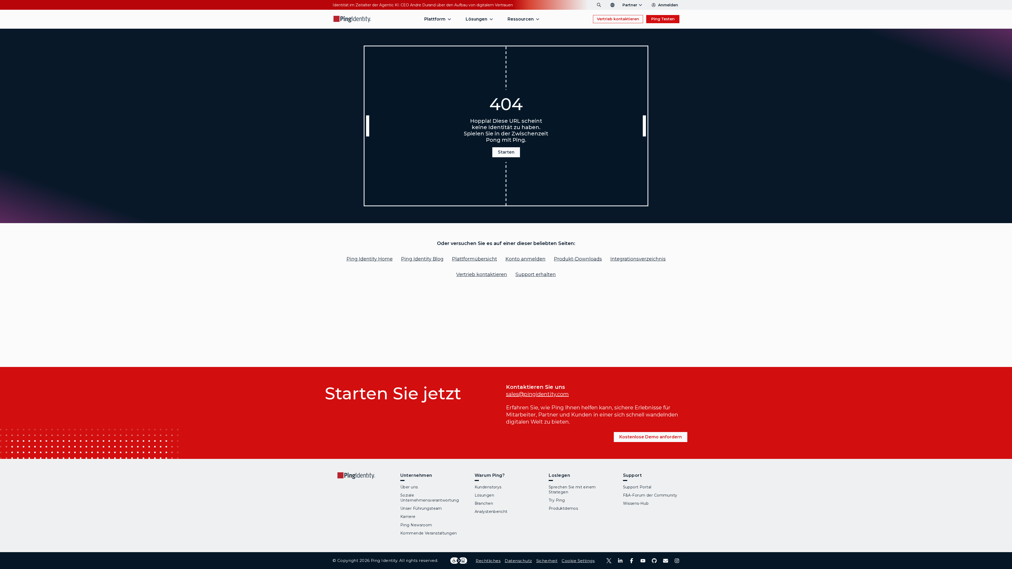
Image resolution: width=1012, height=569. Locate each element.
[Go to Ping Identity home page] (352, 19)
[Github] (654, 560)
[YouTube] (642, 560)
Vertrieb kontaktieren (618, 19)
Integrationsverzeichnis (638, 259)
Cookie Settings (578, 561)
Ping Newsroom (416, 525)
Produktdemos (563, 508)
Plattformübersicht (474, 259)
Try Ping (557, 500)
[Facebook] (631, 560)
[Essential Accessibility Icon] (458, 560)
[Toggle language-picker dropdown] (612, 5)
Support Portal (637, 487)
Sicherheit (547, 561)
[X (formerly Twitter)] (608, 560)
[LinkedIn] (620, 560)
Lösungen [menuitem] (476, 19)
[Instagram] (676, 560)
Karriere (408, 516)
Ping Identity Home (370, 259)
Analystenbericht (491, 511)
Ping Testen (663, 19)
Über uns (409, 487)
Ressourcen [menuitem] (521, 19)
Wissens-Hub (636, 503)
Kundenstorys (488, 487)
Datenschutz (518, 561)
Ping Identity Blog (422, 259)
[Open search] (599, 5)
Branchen (484, 503)
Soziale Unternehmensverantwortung (429, 498)
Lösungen (484, 495)
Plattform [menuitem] (434, 19)
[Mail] (665, 560)
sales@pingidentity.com (537, 394)
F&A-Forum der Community (650, 495)
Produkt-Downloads (578, 259)
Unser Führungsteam (421, 508)
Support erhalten (535, 274)
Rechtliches (488, 561)
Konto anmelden (525, 259)
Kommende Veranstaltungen (428, 533)
